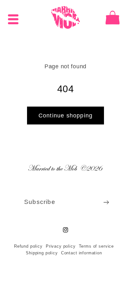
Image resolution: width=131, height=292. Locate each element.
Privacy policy (58, 246)
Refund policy (25, 246)
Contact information (79, 253)
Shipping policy (40, 253)
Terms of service (93, 246)
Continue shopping (63, 115)
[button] (13, 17)
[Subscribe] (103, 202)
